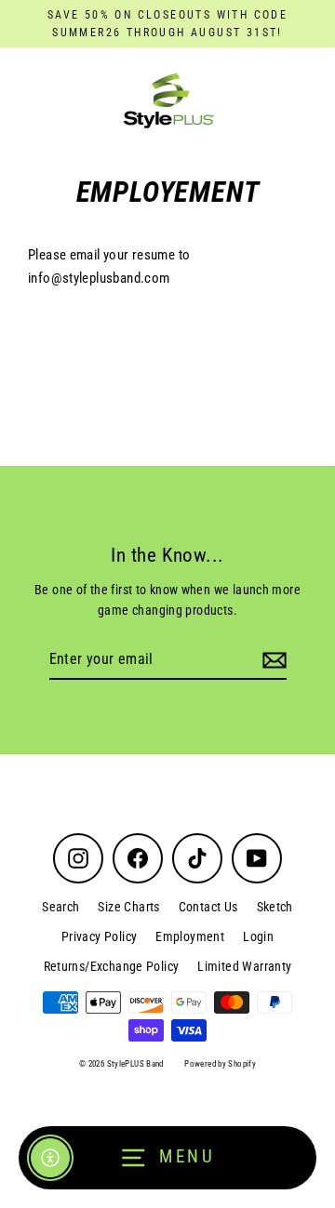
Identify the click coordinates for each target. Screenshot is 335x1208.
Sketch (275, 906)
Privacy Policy (99, 936)
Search (60, 906)
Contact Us (208, 906)
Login (258, 936)
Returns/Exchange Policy (112, 966)
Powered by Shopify (220, 1064)
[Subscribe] (272, 660)
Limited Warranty (244, 966)
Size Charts (128, 906)
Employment (189, 936)
